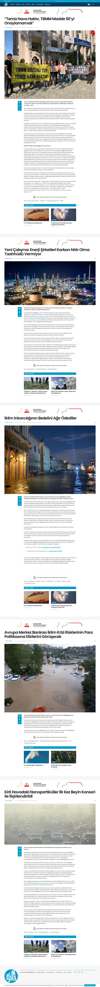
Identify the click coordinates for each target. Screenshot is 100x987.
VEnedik (63, 581)
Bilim (23, 4)
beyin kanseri (30, 932)
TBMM (61, 200)
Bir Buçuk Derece (72, 1)
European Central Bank (30, 743)
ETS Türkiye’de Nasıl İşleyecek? (33, 223)
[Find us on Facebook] (4, 1)
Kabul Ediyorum (90, 985)
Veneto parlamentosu (30, 583)
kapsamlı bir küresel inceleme (45, 883)
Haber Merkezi (9, 27)
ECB (70, 740)
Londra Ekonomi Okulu (41, 369)
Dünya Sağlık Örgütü (44, 932)
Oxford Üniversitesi (52, 369)
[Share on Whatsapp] (20, 109)
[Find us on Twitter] (6, 1)
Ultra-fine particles (54, 932)
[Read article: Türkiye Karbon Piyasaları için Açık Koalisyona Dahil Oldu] (63, 215)
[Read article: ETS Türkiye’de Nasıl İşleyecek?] (36, 215)
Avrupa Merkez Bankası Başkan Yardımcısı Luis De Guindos (54, 740)
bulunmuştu (68, 881)
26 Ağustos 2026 (55, 769)
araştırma (62, 852)
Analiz (33, 4)
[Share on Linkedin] (20, 105)
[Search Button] (93, 4)
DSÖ (36, 932)
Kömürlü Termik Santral (33, 200)
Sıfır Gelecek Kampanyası (53, 200)
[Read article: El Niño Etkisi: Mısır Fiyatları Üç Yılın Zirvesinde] (63, 757)
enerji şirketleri (30, 369)
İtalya (43, 581)
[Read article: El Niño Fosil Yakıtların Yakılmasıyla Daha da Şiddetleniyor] (63, 383)
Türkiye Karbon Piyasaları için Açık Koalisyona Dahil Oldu (61, 223)
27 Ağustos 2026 (28, 767)
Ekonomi (18, 4)
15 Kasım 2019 (18, 27)
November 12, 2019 (56, 551)
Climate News (39, 4)
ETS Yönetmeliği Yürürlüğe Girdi (33, 765)
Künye (90, 1)
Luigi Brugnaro (49, 581)
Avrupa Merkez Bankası (32, 740)
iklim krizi (38, 581)
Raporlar (47, 4)
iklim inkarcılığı (31, 581)
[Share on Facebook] (20, 102)
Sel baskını (57, 581)
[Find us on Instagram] (8, 1)
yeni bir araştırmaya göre (42, 316)
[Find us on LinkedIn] (82, 972)
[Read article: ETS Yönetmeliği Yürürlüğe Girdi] (36, 757)
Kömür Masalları (80, 1)
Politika (12, 4)
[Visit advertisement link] (50, 13)
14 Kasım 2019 (18, 800)
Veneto (68, 581)
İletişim (94, 1)
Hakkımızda (86, 1)
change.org (27, 174)
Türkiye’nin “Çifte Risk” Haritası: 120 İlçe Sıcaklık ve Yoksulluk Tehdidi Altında (35, 392)
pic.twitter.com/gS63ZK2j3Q (51, 547)
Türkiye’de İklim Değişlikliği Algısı (62, 1)
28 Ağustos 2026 (28, 225)
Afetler (28, 4)
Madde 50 (42, 200)
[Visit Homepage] (6, 4)
